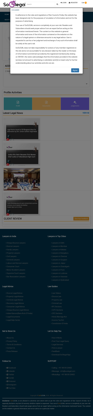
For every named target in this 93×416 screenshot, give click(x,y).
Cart (83, 2)
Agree (75, 70)
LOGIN (64, 2)
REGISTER (74, 2)
